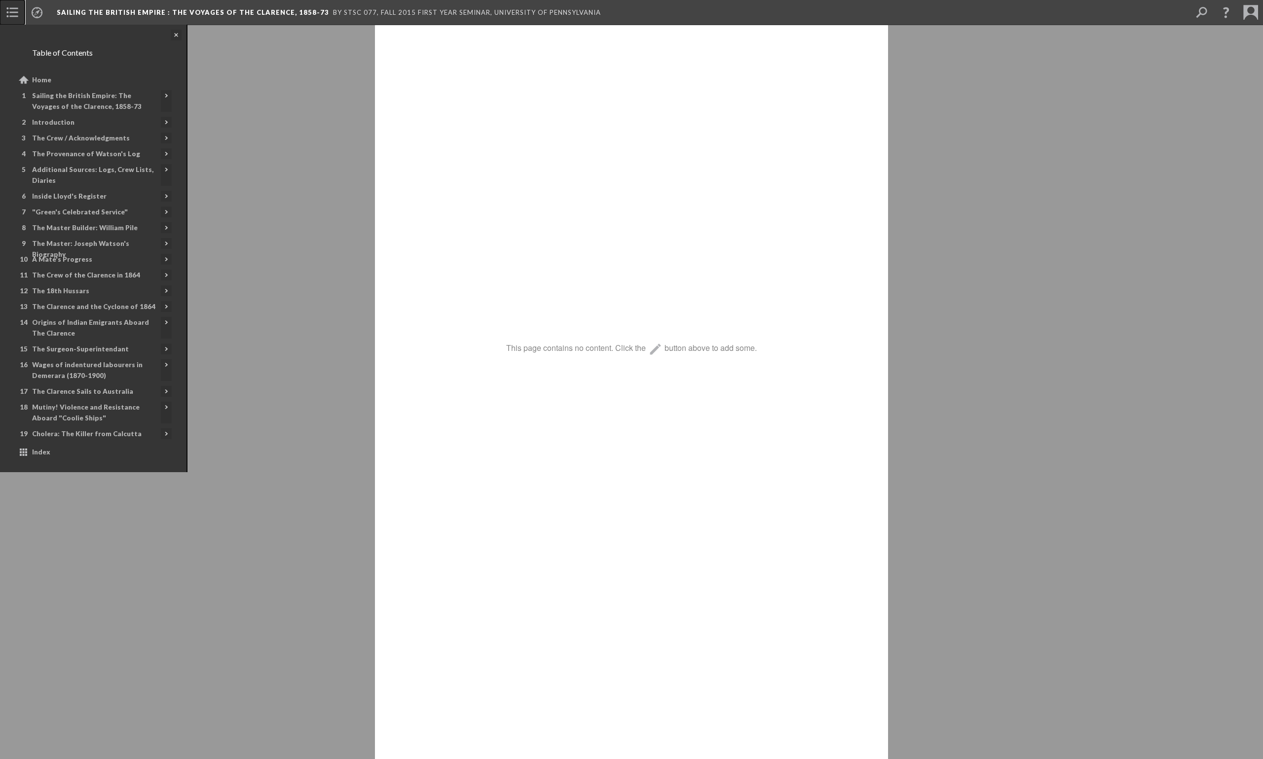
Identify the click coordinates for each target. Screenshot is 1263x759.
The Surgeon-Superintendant (80, 349)
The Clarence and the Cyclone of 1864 (93, 306)
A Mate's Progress (62, 259)
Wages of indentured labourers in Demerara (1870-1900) (87, 370)
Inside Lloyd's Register (69, 196)
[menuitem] (12, 12)
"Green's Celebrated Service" (80, 212)
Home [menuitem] (41, 80)
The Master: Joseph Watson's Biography (80, 249)
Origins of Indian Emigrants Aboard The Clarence (90, 327)
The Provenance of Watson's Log (86, 154)
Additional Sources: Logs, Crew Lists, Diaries (92, 175)
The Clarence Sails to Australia (82, 391)
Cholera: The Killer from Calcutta (87, 434)
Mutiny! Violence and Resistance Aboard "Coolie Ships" (86, 412)
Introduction (53, 122)
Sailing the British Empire (193, 12)
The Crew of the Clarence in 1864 (86, 275)
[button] (1226, 12)
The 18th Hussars (60, 291)
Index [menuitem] (41, 452)
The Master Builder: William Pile (85, 228)
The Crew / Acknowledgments (81, 138)
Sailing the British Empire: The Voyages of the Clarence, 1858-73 (87, 101)
